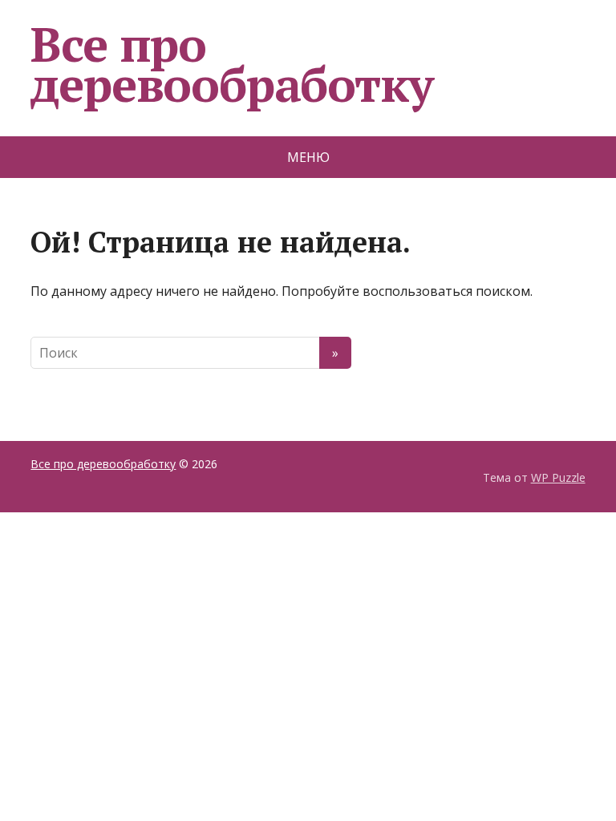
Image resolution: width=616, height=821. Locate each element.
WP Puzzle (558, 477)
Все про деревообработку (231, 64)
